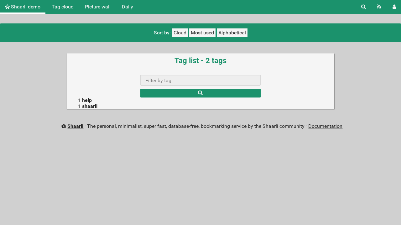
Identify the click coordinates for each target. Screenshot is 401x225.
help (87, 100)
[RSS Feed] (379, 7)
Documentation (325, 126)
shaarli (89, 106)
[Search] (363, 7)
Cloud (180, 33)
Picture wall (98, 7)
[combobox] (200, 80)
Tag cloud (63, 7)
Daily (127, 7)
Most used (202, 33)
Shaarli (75, 126)
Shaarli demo (25, 7)
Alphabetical (232, 33)
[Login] (394, 7)
